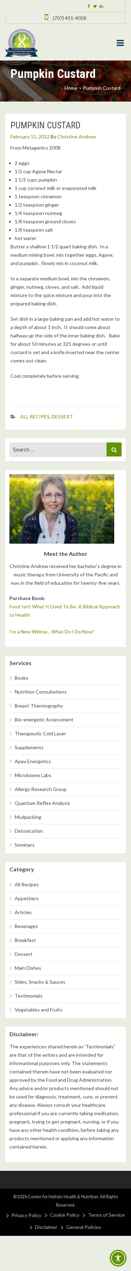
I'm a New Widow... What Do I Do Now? (51, 631)
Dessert (62, 416)
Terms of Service (106, 1215)
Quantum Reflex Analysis (42, 803)
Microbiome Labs (33, 775)
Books (21, 678)
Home (71, 88)
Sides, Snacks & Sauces (40, 982)
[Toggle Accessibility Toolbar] (118, 1258)
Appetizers (27, 898)
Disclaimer (46, 1227)
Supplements (29, 747)
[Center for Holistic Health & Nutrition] (21, 42)
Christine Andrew (76, 136)
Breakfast (25, 940)
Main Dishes (28, 968)
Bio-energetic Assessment (44, 719)
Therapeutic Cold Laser (40, 733)
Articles (23, 912)
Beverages (26, 926)
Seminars (25, 845)
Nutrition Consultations (41, 692)
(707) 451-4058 (69, 18)
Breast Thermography (39, 706)
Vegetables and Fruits (39, 1010)
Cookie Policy (64, 1215)
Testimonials (29, 996)
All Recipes (35, 416)
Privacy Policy (26, 1215)
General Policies (83, 1227)
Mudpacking (28, 817)
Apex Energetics (33, 761)
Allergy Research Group (41, 789)
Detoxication (29, 831)
